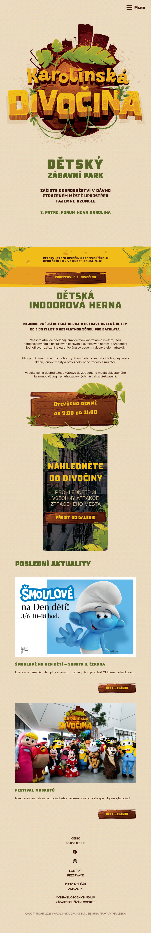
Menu (139, 7)
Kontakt (75, 871)
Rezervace (75, 875)
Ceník (75, 838)
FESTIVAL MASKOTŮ (35, 790)
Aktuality (75, 889)
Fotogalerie (75, 843)
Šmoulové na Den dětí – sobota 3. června (60, 664)
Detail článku (117, 688)
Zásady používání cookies (75, 902)
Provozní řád (75, 884)
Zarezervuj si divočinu (75, 277)
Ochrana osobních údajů (75, 897)
